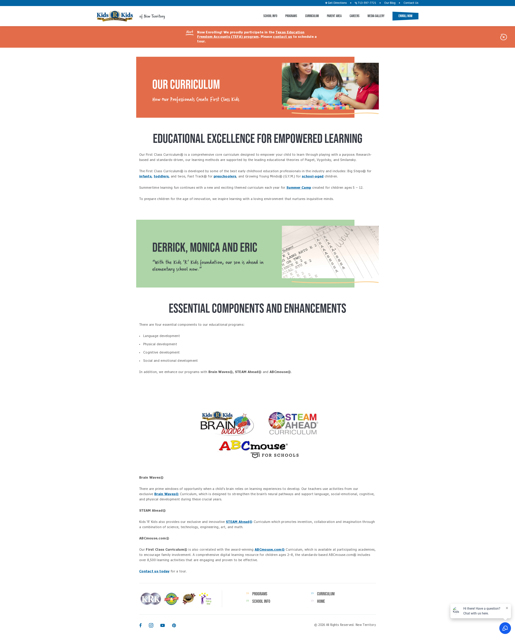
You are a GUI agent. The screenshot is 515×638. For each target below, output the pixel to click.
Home (321, 601)
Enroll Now (405, 16)
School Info (270, 16)
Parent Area (334, 16)
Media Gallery (376, 16)
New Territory (115, 16)
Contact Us (411, 3)
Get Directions (337, 3)
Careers (354, 16)
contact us (282, 36)
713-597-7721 (366, 3)
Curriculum (312, 16)
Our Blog (390, 3)
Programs (291, 16)
